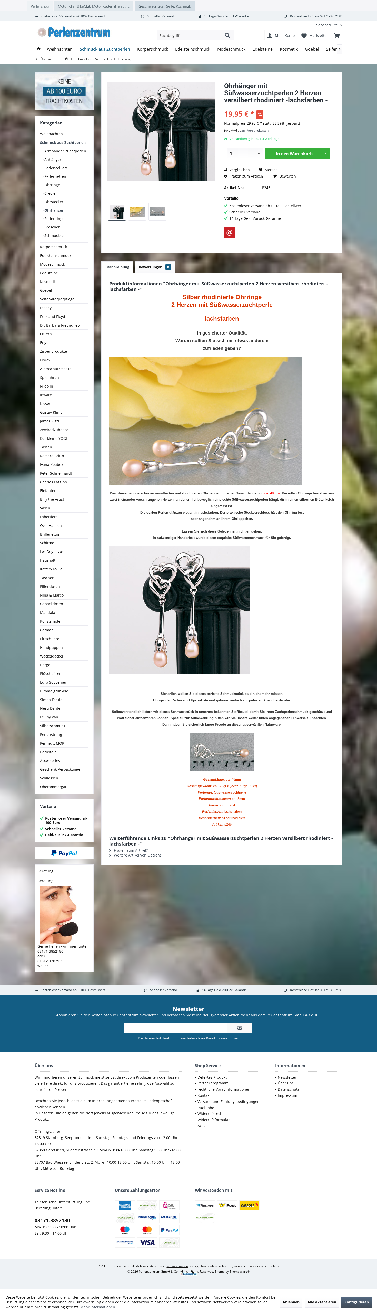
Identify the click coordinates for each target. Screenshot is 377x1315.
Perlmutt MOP (52, 743)
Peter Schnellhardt (56, 473)
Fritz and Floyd (52, 316)
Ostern (46, 333)
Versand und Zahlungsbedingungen (228, 1101)
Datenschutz (288, 1089)
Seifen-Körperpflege (57, 299)
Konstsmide (50, 621)
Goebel (46, 290)
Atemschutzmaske (55, 368)
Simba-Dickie (51, 699)
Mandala (47, 612)
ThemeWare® (240, 1271)
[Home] (39, 49)
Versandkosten (177, 1266)
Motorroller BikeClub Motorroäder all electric (94, 6)
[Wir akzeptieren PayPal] (64, 853)
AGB (201, 1125)
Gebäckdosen (51, 603)
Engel (44, 342)
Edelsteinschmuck (55, 255)
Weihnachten (51, 133)
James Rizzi (49, 421)
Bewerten (287, 176)
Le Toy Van (49, 717)
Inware (46, 394)
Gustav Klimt (51, 412)
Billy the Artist (52, 499)
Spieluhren (49, 377)
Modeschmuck (52, 264)
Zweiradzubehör (54, 429)
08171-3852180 (52, 1220)
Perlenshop (40, 6)
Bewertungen (154, 267)
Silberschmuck (52, 725)
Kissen (45, 403)
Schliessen (49, 778)
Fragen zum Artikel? (246, 176)
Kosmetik (48, 281)
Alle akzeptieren (321, 1302)
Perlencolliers (55, 167)
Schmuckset (54, 235)
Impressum (287, 1095)
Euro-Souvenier (53, 682)
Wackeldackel (51, 656)
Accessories (50, 760)
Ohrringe (51, 184)
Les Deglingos (52, 551)
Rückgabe (205, 1107)
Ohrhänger (53, 210)
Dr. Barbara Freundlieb (60, 325)
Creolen (50, 193)
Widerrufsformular (213, 1119)
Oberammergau (53, 786)
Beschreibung (117, 267)
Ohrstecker (53, 201)
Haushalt (47, 560)
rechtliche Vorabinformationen (223, 1089)
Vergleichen (239, 169)
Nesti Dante (50, 708)
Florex (45, 360)
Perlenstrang (51, 734)
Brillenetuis (50, 534)
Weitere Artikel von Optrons (137, 855)
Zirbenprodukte (53, 351)
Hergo (45, 664)
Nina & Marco (52, 595)
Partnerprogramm (213, 1083)
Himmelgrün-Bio (54, 690)
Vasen (45, 508)
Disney (46, 307)
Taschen (47, 577)
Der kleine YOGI (53, 438)
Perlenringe (53, 218)
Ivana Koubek (51, 464)
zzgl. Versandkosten (254, 130)
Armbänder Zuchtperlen (64, 151)
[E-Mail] (229, 232)
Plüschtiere (49, 638)
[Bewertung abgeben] (278, 107)
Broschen (52, 227)
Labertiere (49, 516)
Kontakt (204, 1095)
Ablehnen (291, 1302)
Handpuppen (51, 647)
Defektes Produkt (212, 1077)
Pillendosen (50, 586)
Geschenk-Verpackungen (61, 769)
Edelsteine (49, 272)
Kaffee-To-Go (51, 569)
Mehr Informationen (97, 1306)
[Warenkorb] (337, 35)
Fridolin (46, 386)
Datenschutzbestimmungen (165, 1038)
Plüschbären (51, 673)
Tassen (46, 447)
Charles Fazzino (53, 481)
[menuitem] (327, 25)
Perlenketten (54, 176)
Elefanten (48, 490)
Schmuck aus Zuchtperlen (63, 142)
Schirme (47, 542)
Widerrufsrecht (210, 1113)
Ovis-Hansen (51, 525)
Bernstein (48, 751)
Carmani (47, 630)
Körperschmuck (53, 246)
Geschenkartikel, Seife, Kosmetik (164, 6)
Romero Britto (52, 455)
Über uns (286, 1083)
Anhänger (52, 159)
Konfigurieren (356, 1302)
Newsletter (287, 1077)
